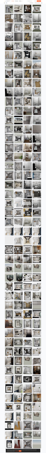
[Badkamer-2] (27, 268)
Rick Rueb (17, 188)
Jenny (34, 410)
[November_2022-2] (18, 249)
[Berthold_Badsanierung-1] (37, 129)
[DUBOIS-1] (18, 18)
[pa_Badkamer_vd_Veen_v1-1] (37, 175)
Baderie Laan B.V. (17, 114)
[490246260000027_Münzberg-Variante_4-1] (18, 55)
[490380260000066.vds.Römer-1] (37, 55)
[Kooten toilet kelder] (18, 360)
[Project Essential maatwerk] (18, 111)
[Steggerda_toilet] (27, 379)
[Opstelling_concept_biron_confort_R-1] (9, 360)
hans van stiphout (18, 410)
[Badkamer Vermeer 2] (9, 444)
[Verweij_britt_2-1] (27, 212)
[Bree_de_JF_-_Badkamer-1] (18, 194)
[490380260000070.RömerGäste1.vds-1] (37, 73)
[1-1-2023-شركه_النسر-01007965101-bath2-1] (37, 249)
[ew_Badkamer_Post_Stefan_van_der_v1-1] (18, 148)
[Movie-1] (27, 36)
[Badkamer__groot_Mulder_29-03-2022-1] (37, 342)
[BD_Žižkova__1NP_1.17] (27, 101)
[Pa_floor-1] (9, 212)
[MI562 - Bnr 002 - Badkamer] (9, 425)
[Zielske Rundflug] (9, 333)
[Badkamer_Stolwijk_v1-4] (9, 194)
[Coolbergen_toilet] (37, 370)
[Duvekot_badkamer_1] (18, 286)
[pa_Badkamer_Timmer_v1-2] (9, 175)
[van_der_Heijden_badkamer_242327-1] (9, 249)
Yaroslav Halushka (18, 253)
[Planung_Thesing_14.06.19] (27, 46)
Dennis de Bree (17, 197)
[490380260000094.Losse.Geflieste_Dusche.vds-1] (18, 73)
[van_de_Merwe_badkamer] (37, 296)
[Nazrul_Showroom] (18, 120)
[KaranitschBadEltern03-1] (27, 55)
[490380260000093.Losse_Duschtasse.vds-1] (37, 203)
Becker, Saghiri (8, 77)
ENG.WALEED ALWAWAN (27, 12)
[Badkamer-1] (9, 259)
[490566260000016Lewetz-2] (37, 64)
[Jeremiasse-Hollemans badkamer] (18, 379)
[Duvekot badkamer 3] (37, 286)
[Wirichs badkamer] (18, 175)
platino (35, 253)
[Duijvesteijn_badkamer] (37, 259)
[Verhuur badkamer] (9, 240)
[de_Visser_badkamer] (27, 435)
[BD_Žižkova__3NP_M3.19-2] (27, 83)
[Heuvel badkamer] (27, 398)
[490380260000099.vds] (27, 166)
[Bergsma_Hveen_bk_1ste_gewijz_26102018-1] (27, 18)
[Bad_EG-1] (37, 305)
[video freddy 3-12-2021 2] (27, 305)
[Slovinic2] (37, 9)
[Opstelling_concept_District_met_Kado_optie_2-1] (9, 305)
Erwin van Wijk (17, 49)
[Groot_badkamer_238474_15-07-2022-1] (18, 185)
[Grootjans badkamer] (18, 398)
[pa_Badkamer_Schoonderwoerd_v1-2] (9, 314)
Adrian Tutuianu (8, 40)
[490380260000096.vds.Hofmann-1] (9, 92)
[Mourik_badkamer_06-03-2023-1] (9, 296)
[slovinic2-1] (37, 27)
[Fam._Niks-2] (18, 435)
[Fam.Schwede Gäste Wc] (9, 46)
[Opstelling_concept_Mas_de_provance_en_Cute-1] (9, 342)
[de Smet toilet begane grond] (18, 323)
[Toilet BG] (27, 240)
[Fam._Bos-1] (37, 360)
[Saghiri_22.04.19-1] (9, 73)
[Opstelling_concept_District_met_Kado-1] (9, 323)
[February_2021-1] (27, 333)
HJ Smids (8, 262)
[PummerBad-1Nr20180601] (27, 27)
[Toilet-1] (18, 277)
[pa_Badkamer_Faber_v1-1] (18, 83)
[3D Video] (18, 166)
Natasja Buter (35, 197)
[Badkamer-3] (18, 259)
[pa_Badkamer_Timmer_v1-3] (9, 138)
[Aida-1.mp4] (37, 407)
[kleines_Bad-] (27, 416)
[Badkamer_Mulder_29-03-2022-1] (37, 323)
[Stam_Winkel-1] (18, 129)
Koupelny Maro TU (27, 86)
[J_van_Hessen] (18, 9)
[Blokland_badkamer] (18, 351)
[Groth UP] (37, 425)
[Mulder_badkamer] (27, 277)
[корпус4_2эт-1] (37, 92)
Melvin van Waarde (9, 234)
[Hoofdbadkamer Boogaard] (9, 231)
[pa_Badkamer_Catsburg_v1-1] (9, 120)
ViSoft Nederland (17, 160)
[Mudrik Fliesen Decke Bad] (27, 148)
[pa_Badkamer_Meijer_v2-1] (27, 351)
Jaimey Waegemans (9, 327)
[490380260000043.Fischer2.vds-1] (37, 36)
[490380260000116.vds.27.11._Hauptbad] (27, 157)
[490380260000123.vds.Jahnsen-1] (27, 111)
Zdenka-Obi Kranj (27, 410)
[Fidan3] (37, 148)
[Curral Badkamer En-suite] (18, 314)
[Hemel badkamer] (9, 286)
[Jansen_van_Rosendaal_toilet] (9, 388)
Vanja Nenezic (35, 12)
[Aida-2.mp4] (37, 388)
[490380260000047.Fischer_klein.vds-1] (37, 18)
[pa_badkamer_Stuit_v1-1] (9, 101)
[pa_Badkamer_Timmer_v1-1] (9, 157)
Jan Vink (7, 12)
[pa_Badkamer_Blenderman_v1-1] (18, 46)
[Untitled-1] (9, 268)
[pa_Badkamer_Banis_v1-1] (18, 64)
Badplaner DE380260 (18, 40)
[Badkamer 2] (18, 240)
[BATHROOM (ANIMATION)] (27, 9)
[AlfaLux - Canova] (27, 203)
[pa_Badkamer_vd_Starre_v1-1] (37, 157)
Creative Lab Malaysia (18, 123)
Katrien (16, 447)
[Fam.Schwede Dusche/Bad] (9, 27)
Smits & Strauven (36, 447)
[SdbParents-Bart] (9, 18)
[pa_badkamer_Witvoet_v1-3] (27, 175)
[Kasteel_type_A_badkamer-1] (18, 203)
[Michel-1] (9, 9)
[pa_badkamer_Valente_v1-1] (9, 64)
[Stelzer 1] (27, 92)
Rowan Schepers (17, 12)
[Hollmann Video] (9, 83)
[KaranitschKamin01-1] (27, 73)
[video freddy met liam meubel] (37, 194)
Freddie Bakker (17, 438)
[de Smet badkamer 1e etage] (18, 305)
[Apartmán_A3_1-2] (9, 55)
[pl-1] (9, 351)
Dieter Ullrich (26, 40)
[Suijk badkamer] (18, 370)
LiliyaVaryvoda (26, 336)
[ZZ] (9, 36)
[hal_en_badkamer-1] (18, 425)
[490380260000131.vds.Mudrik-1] (27, 129)
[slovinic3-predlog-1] (37, 46)
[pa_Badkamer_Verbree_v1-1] (18, 27)
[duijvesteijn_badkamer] (37, 277)
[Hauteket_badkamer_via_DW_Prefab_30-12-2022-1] (18, 212)
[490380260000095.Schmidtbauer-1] (27, 185)
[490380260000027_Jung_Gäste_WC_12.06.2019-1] (27, 64)
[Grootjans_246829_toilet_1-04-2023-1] (18, 416)
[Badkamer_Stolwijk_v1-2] (27, 370)
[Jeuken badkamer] (27, 296)
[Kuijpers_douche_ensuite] (18, 296)
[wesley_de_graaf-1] (37, 444)
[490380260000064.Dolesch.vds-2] (37, 138)
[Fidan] (37, 111)
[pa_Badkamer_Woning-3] (9, 148)
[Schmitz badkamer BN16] (18, 222)
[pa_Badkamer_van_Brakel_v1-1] (18, 101)
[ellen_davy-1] (18, 138)
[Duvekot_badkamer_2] (27, 286)
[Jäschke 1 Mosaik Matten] (18, 92)
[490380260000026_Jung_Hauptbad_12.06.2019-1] (37, 83)
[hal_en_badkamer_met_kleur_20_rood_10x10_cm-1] (18, 444)
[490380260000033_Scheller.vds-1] (18, 36)
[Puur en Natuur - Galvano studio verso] (18, 157)
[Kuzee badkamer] (37, 212)
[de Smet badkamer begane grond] (18, 342)
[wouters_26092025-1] (18, 388)
